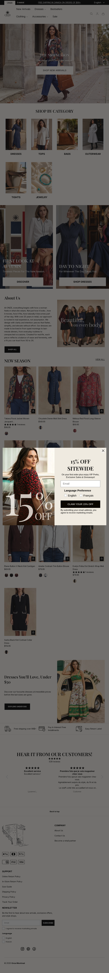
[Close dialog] (103, 450)
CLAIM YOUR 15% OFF (80, 504)
